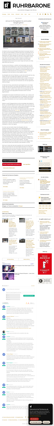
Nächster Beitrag (27, 259)
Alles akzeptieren (34, 418)
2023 (50, 205)
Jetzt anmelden (45, 31)
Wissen (12, 14)
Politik (9, 14)
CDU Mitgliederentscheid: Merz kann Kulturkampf (45, 241)
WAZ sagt (17, 110)
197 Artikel (5, 200)
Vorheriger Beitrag (10, 259)
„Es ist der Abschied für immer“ (45, 138)
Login (29, 14)
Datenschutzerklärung (13, 419)
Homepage (4, 14)
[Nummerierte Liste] (13, 292)
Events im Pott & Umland (8, 191)
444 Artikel (5, 186)
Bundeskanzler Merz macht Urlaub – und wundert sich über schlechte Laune (45, 92)
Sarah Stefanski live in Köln (44, 57)
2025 (43, 205)
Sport (26, 14)
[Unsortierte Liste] (14, 292)
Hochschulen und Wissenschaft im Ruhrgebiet (26, 178)
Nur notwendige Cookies (36, 422)
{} (18, 292)
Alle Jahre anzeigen (42, 213)
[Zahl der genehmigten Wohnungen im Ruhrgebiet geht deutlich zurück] (5, 220)
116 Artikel (22, 187)
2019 (50, 208)
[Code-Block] (17, 292)
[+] (20, 292)
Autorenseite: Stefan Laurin (9, 167)
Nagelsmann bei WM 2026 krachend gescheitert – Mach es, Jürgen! (45, 222)
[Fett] (7, 292)
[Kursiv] (8, 292)
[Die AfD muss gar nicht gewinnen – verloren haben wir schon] (5, 240)
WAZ (26, 70)
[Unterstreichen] (10, 292)
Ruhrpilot (5, 177)
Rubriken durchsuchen (43, 210)
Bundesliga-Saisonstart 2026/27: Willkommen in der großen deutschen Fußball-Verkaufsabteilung (45, 45)
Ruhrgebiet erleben (19, 417)
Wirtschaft (17, 14)
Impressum (5, 419)
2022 (40, 208)
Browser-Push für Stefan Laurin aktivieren (12, 164)
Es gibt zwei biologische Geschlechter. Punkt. (44, 233)
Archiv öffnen (44, 203)
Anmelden (33, 285)
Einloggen (21, 206)
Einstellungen (46, 422)
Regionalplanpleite (25, 119)
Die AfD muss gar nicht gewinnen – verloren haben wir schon (45, 42)
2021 (43, 208)
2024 (46, 205)
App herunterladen (44, 168)
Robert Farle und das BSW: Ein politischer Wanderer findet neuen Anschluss (45, 49)
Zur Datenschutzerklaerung (35, 415)
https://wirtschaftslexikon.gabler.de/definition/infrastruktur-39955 (18, 328)
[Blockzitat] (16, 292)
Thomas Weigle (9, 354)
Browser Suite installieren (45, 170)
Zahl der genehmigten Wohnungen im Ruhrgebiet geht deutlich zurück (12, 224)
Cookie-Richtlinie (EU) (23, 419)
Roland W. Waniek (10, 316)
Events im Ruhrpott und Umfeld (8, 417)
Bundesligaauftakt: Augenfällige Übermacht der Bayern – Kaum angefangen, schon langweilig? (45, 182)
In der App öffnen (26, 164)
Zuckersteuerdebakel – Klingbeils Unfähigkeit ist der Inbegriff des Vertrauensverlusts (46, 96)
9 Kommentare (24, 24)
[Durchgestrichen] (11, 292)
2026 (40, 205)
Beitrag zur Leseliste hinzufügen (10, 160)
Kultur (22, 14)
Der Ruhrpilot (41, 58)
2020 (46, 208)
